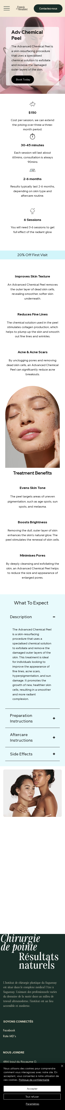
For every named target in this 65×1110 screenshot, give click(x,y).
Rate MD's (9, 1036)
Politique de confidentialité (34, 1079)
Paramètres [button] (32, 1103)
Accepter (32, 1088)
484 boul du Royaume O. (20, 1061)
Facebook (9, 1030)
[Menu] (6, 8)
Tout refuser (32, 1096)
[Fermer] (60, 1068)
